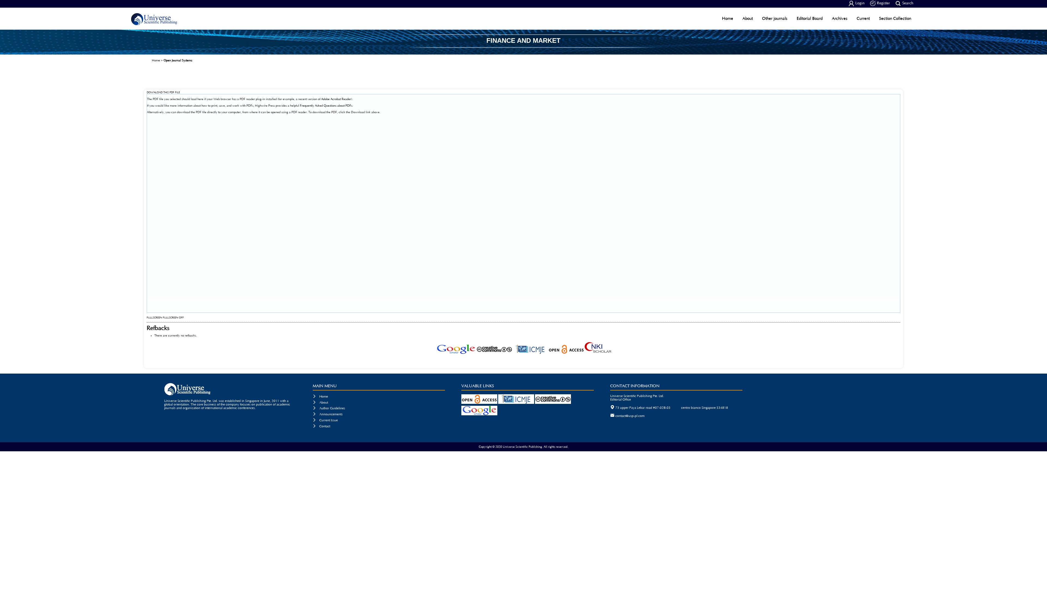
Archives (839, 18)
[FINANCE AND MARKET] (523, 52)
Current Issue (325, 420)
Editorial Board (810, 18)
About (747, 18)
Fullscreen (154, 317)
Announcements (328, 414)
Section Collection (895, 18)
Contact (321, 426)
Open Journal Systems (178, 60)
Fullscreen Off (173, 317)
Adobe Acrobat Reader (336, 99)
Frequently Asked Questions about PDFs (326, 105)
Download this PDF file (163, 92)
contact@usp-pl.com (630, 416)
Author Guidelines (329, 408)
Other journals (774, 18)
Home (727, 18)
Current (863, 18)
